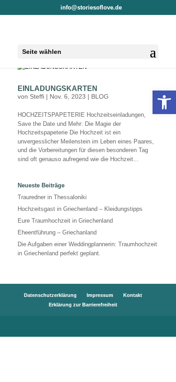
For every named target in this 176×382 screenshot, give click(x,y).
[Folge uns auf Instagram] (92, 327)
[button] (164, 102)
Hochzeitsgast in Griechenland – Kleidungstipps (80, 208)
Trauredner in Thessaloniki (52, 197)
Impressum (100, 295)
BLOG (100, 96)
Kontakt (132, 295)
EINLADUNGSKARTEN (57, 88)
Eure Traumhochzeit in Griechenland (65, 220)
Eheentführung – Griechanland (57, 232)
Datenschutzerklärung (50, 295)
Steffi (37, 96)
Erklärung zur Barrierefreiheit (83, 304)
